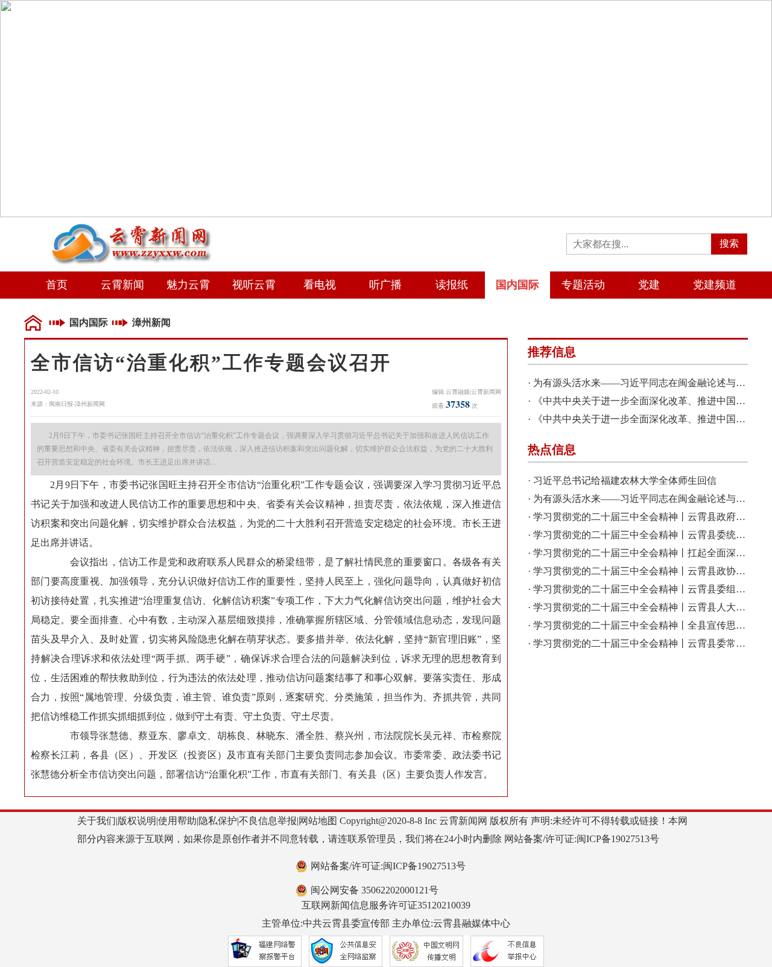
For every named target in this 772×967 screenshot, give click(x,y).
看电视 (319, 285)
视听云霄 (254, 285)
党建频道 (714, 285)
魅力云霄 (188, 285)
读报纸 (451, 285)
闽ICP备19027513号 (618, 839)
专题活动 (583, 285)
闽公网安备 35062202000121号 (374, 890)
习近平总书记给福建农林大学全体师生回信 (625, 480)
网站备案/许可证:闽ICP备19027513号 (388, 866)
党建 (649, 285)
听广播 (385, 285)
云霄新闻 (122, 285)
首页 (57, 285)
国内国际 (517, 285)
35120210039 (443, 905)
